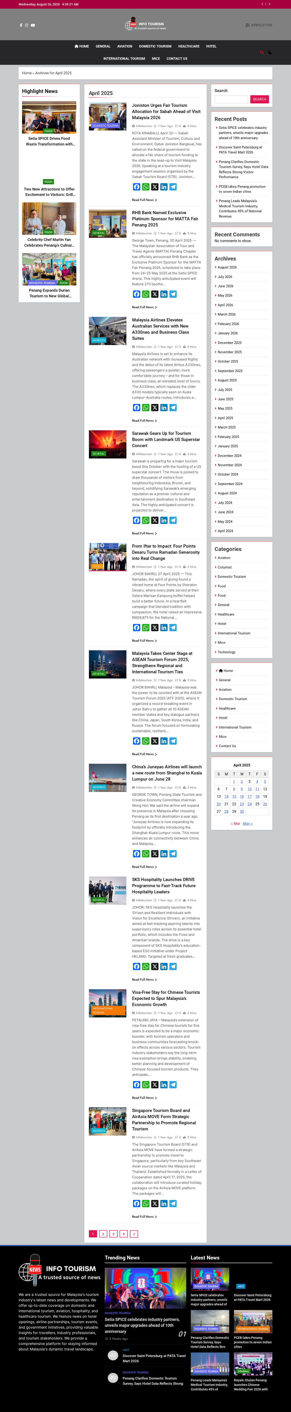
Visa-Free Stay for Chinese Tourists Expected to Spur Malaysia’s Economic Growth (166, 998)
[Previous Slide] (262, 4)
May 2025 (225, 408)
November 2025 (230, 352)
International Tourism (124, 59)
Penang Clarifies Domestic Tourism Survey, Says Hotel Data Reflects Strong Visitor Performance (153, 1383)
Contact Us (177, 59)
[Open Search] (262, 52)
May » (248, 823)
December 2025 (229, 343)
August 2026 (227, 267)
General (103, 46)
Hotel (211, 46)
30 (242, 811)
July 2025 (225, 390)
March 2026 (227, 314)
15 (234, 796)
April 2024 (225, 531)
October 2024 (228, 474)
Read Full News (143, 200)
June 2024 (225, 512)
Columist (225, 567)
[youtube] (33, 25)
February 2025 (228, 437)
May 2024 (225, 522)
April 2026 (225, 305)
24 (250, 804)
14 (226, 796)
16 (242, 796)
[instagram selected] (27, 25)
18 (257, 796)
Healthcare (188, 46)
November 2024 (230, 465)
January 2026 (228, 333)
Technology (226, 652)
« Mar (235, 823)
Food (48, 131)
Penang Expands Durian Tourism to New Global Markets (49, 296)
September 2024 (230, 484)
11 (257, 789)
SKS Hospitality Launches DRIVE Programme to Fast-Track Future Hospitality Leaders (164, 885)
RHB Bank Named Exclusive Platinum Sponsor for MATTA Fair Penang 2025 (165, 219)
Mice (156, 59)
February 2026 (228, 324)
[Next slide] (269, 4)
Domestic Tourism (155, 46)
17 (250, 796)
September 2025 (230, 371)
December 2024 (229, 456)
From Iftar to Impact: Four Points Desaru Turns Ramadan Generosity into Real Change (166, 552)
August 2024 (227, 493)
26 (265, 804)
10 (250, 789)
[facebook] (21, 25)
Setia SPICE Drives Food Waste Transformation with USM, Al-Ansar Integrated (49, 144)
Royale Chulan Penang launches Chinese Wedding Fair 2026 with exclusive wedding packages (251, 1389)
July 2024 (225, 503)
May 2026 (225, 295)
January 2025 (228, 446)
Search (221, 90)
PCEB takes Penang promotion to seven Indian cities (253, 1342)
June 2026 (225, 286)
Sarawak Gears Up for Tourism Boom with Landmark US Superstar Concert (166, 439)
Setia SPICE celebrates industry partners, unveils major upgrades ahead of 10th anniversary (243, 133)
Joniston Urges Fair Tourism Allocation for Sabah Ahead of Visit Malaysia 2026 (166, 111)
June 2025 (225, 399)
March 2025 (227, 427)
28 (226, 811)
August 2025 (227, 380)
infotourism (144, 126)
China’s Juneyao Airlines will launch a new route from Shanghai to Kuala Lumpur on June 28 (167, 773)
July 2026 (225, 277)
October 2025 (228, 361)
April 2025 (225, 418)
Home (83, 46)
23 (242, 804)
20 (219, 804)
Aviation (124, 46)
